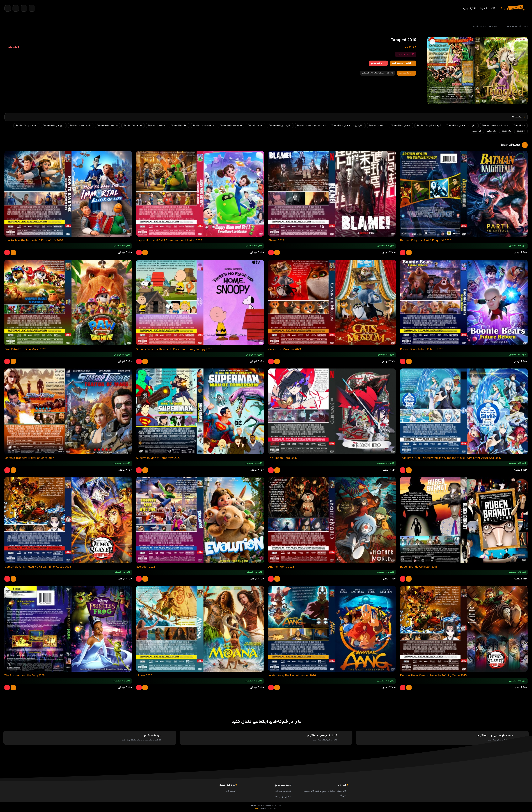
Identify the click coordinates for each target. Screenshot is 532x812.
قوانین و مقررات (283, 791)
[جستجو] (7, 8)
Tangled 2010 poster (133, 125)
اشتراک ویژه (469, 8)
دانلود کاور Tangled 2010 (280, 125)
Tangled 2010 (519, 125)
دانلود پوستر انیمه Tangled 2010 (311, 125)
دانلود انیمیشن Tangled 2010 (495, 125)
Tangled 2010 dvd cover (203, 125)
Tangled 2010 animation (231, 125)
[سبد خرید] (16, 8)
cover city (506, 131)
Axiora (257, 808)
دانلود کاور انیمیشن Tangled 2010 (461, 125)
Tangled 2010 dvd (179, 125)
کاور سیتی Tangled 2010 (26, 125)
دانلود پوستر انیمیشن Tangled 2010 (347, 125)
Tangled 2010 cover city (80, 125)
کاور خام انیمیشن (494, 26)
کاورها (483, 8)
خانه (493, 8)
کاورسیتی (491, 131)
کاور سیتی (476, 131)
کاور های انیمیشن (513, 26)
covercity (521, 131)
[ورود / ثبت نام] (32, 8)
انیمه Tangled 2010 (377, 125)
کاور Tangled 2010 (255, 125)
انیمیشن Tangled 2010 (401, 125)
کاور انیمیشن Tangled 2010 (429, 125)
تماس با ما (231, 791)
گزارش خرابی (13, 47)
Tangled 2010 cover (157, 125)
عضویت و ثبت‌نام (283, 796)
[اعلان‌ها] (24, 8)
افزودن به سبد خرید (401, 63)
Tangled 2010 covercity (107, 125)
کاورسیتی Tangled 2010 (53, 125)
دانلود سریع (376, 63)
